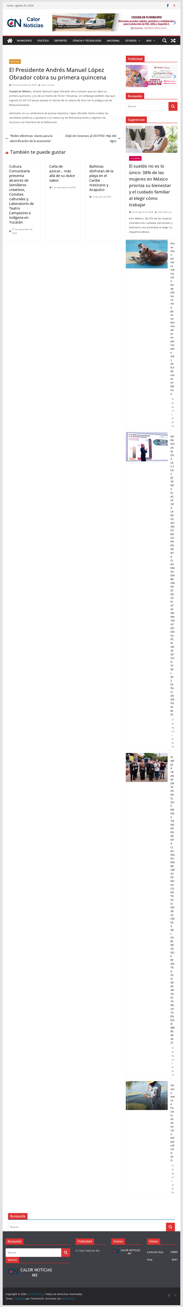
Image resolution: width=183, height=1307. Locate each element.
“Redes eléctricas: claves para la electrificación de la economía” (31, 138)
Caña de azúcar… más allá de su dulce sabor (62, 173)
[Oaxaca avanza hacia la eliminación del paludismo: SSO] (146, 1139)
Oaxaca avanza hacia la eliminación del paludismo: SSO (172, 1123)
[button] (138, 40)
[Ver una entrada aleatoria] (173, 40)
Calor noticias (48, 84)
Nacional (113, 40)
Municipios (24, 40)
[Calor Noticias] (10, 40)
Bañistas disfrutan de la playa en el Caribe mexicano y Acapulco (101, 178)
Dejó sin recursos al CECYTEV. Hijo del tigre (90, 138)
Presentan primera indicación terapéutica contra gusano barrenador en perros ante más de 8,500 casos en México (172, 318)
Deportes (60, 40)
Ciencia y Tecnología (87, 40)
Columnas (135, 158)
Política (43, 40)
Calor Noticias (165, 211)
